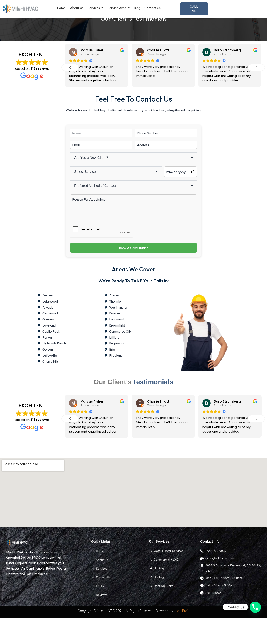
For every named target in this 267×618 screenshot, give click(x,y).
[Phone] (255, 607)
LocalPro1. (181, 611)
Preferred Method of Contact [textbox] (95, 185)
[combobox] (133, 157)
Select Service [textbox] (85, 171)
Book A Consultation (133, 248)
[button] (256, 67)
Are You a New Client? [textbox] (91, 158)
